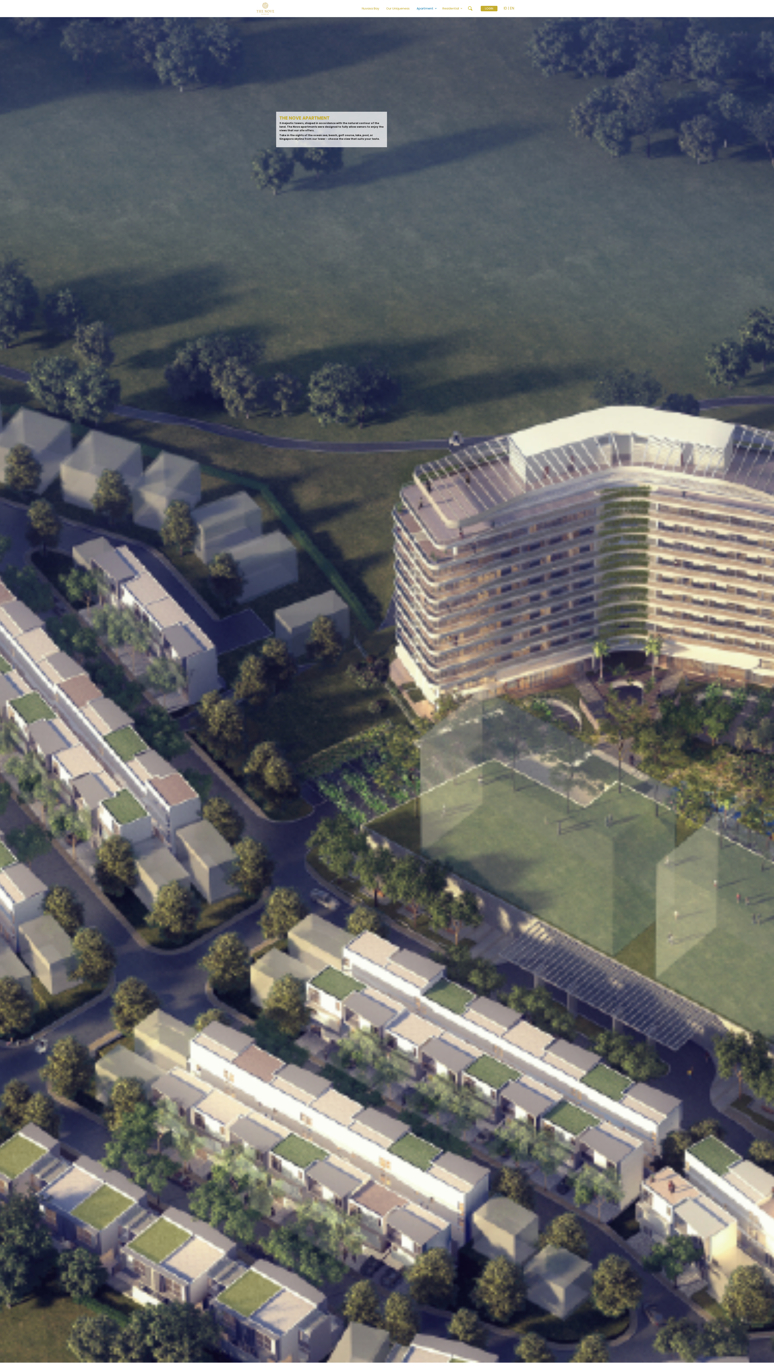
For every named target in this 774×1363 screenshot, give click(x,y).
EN (512, 8)
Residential (450, 8)
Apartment (425, 8)
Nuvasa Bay (370, 8)
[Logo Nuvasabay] (276, 8)
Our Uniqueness (398, 8)
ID (505, 8)
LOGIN (489, 8)
